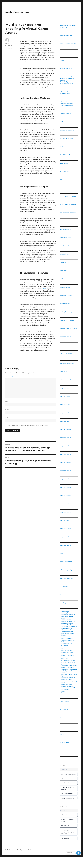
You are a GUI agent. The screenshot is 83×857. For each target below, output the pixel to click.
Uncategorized (9, 48)
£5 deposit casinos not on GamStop (68, 788)
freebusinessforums (17, 12)
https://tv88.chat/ (64, 171)
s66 (62, 648)
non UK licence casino (67, 793)
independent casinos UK (66, 77)
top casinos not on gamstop (67, 78)
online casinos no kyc (66, 630)
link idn (62, 734)
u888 (62, 657)
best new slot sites (64, 262)
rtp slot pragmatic (64, 701)
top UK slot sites (64, 52)
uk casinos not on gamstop (68, 783)
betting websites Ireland (67, 798)
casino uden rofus (64, 92)
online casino (63, 371)
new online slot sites (65, 246)
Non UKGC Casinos (64, 221)
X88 (61, 179)
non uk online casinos (66, 650)
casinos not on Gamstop (67, 637)
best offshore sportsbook (66, 103)
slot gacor (63, 635)
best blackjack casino (65, 102)
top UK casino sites (64, 122)
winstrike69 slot (64, 586)
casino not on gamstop (65, 237)
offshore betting (64, 82)
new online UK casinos (67, 623)
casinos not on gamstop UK (68, 614)
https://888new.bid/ (65, 155)
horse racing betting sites (66, 138)
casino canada (63, 270)
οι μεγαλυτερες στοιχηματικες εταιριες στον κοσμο (67, 831)
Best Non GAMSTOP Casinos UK (68, 43)
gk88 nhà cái (63, 146)
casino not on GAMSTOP (66, 35)
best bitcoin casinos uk (67, 631)
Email (7, 409)
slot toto (63, 693)
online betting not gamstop (67, 320)
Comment (9, 377)
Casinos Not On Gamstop (66, 295)
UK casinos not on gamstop (67, 130)
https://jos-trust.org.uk (66, 68)
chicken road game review (67, 628)
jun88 (61, 553)
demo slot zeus (65, 689)
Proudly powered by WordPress (25, 850)
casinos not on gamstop (66, 380)
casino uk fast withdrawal (67, 633)
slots (62, 778)
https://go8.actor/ (64, 163)
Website (8, 417)
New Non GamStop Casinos (68, 774)
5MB (61, 188)
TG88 (44, 289)
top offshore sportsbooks (66, 83)
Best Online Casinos (65, 279)
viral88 (61, 594)
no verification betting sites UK (69, 665)
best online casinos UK (65, 113)
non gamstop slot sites (65, 520)
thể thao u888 (64, 659)
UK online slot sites (65, 254)
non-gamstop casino (65, 80)
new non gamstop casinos (67, 684)
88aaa (62, 647)
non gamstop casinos (65, 336)
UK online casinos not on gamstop (68, 328)
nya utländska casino (65, 93)
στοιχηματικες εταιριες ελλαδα (67, 820)
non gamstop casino (65, 388)
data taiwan (62, 751)
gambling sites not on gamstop (68, 196)
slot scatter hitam (64, 742)
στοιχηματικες (65, 825)
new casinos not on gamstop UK (68, 363)
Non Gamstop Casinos (65, 229)
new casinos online (65, 303)
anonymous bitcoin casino (66, 105)
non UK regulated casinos (67, 613)
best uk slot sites (65, 611)
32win (61, 726)
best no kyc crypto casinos (67, 655)
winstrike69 (63, 603)
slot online (63, 691)
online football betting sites (68, 621)
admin (7, 43)
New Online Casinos (65, 287)
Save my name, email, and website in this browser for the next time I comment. (28, 425)
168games (62, 60)
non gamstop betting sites (66, 578)
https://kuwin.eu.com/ (67, 638)
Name (7, 401)
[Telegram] (78, 853)
